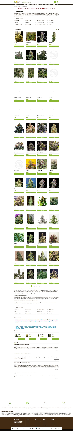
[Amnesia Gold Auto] (19, 73)
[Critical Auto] (31, 237)
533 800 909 (24, 1)
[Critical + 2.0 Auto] (54, 219)
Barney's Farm (21, 326)
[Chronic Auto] (31, 201)
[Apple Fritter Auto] (54, 91)
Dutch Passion (17, 327)
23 (41, 286)
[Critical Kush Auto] (42, 237)
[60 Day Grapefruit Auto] (31, 36)
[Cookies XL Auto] (54, 201)
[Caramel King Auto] (54, 164)
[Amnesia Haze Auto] (42, 73)
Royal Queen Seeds (45, 326)
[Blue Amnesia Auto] (54, 110)
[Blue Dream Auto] (31, 128)
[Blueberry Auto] (31, 146)
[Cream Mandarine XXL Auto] (31, 219)
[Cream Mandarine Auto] (19, 219)
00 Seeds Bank (54, 327)
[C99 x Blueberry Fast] (42, 164)
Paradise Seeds (26, 327)
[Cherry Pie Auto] (19, 201)
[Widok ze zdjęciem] (56, 29)
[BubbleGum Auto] (31, 164)
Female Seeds (54, 326)
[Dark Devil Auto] (54, 237)
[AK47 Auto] (42, 55)
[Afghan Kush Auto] (54, 36)
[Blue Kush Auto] (19, 146)
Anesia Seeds (25, 326)
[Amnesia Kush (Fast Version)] (19, 91)
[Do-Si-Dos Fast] (19, 274)
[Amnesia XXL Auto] (42, 91)
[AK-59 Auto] (31, 55)
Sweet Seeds (49, 326)
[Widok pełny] (58, 29)
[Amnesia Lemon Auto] (31, 91)
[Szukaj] (55, 2)
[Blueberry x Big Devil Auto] (42, 146)
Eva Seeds (46, 327)
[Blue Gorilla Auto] (54, 128)
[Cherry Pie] (54, 183)
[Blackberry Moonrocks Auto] (42, 110)
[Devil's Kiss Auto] (31, 256)
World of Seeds (22, 328)
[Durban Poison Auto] (31, 274)
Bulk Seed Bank (18, 328)
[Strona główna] (17, 2)
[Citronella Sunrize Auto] (42, 201)
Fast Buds (17, 326)
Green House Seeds (39, 326)
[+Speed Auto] (19, 36)
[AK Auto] (19, 55)
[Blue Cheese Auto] (19, 128)
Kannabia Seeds (50, 327)
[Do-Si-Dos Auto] (54, 256)
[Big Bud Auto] (31, 110)
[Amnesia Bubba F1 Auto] (54, 55)
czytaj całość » (56, 350)
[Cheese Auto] (19, 183)
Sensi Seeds (34, 326)
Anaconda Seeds (41, 327)
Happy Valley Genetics (31, 327)
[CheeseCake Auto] (42, 183)
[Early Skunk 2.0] (42, 274)
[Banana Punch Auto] (19, 110)
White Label (37, 327)
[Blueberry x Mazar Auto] (54, 146)
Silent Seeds (22, 327)
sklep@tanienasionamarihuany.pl (27, 2)
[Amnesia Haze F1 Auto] (54, 73)
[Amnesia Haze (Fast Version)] (31, 73)
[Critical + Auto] (19, 237)
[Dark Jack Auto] (19, 256)
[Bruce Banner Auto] (19, 164)
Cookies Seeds (30, 326)
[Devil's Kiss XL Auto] (42, 256)
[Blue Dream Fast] (42, 128)
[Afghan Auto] (42, 36)
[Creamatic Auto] (42, 219)
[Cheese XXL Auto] (31, 183)
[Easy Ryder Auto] (54, 274)
